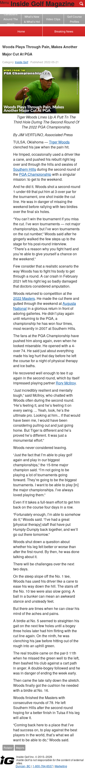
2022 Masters (24, 298)
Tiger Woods (59, 142)
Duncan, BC (23, 766)
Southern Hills (24, 169)
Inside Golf (21, 62)
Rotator (8, 747)
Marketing (61, 766)
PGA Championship (35, 174)
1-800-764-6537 (43, 766)
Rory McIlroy (66, 383)
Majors (20, 747)
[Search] (81, 3)
